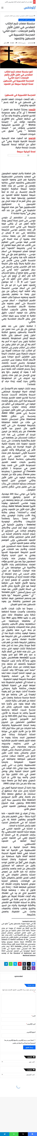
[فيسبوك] (33, 964)
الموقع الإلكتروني (31, 1032)
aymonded (19, 976)
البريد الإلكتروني (30, 1024)
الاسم (33, 1016)
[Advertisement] (18, 30)
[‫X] (29, 964)
